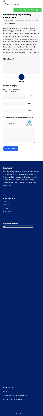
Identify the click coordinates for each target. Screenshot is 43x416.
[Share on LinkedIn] (22, 65)
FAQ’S (5, 201)
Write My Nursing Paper (31, 21)
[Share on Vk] (30, 65)
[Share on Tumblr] (26, 65)
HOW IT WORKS (7, 211)
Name (30, 96)
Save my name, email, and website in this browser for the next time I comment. (19, 118)
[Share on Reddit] (34, 65)
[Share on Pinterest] (18, 65)
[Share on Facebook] (5, 65)
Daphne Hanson (11, 23)
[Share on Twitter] (9, 65)
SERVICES (6, 208)
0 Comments (18, 21)
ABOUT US (6, 205)
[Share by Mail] (38, 65)
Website (30, 110)
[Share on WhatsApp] (14, 65)
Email (29, 103)
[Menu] (37, 4)
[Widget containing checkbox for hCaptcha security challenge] (18, 123)
